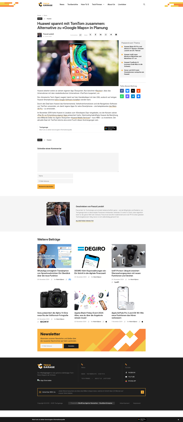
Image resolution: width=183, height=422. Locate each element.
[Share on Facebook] (95, 34)
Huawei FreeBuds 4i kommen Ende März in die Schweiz (133, 64)
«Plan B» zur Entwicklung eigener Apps (52, 115)
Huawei (49, 18)
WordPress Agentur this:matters (88, 403)
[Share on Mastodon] (127, 96)
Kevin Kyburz (60, 279)
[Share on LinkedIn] (100, 34)
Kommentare (73, 35)
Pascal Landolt (48, 34)
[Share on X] (90, 34)
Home (39, 15)
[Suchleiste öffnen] (144, 4)
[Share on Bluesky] (127, 91)
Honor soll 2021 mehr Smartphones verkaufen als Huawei (134, 72)
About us (111, 4)
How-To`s (85, 4)
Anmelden (71, 346)
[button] (91, 419)
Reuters (99, 91)
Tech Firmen (97, 4)
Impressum (137, 403)
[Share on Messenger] (116, 34)
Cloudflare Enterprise (105, 403)
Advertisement (125, 403)
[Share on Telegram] (110, 34)
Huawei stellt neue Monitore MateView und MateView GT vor (132, 56)
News (62, 4)
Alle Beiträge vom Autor (85, 221)
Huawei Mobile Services (80, 118)
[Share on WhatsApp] (105, 34)
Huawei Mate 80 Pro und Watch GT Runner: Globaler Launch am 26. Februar (134, 48)
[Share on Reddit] (138, 91)
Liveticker (122, 4)
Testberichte (72, 4)
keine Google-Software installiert (67, 100)
